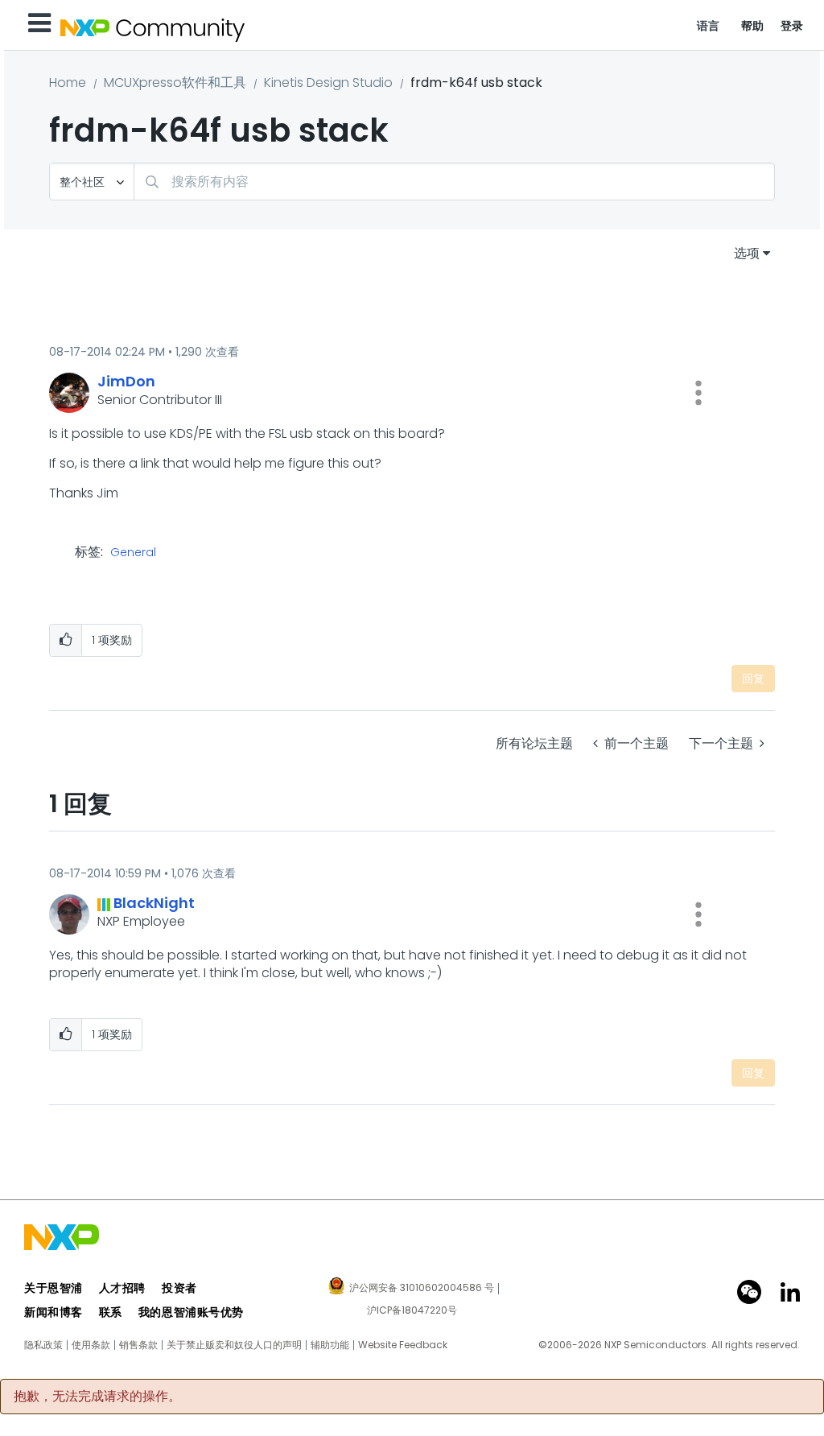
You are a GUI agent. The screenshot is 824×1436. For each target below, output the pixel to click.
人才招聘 (122, 1288)
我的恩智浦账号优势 (191, 1312)
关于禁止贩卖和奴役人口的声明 (234, 1345)
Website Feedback (402, 1345)
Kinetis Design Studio (328, 82)
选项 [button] (747, 253)
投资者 (179, 1288)
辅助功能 (330, 1345)
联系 (110, 1312)
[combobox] (454, 181)
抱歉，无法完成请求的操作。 (97, 1396)
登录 (792, 26)
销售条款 (138, 1345)
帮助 (752, 26)
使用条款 (91, 1345)
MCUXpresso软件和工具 (175, 82)
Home (67, 82)
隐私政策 (43, 1345)
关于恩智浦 (53, 1288)
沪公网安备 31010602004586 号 (421, 1288)
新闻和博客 (53, 1312)
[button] (698, 393)
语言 (708, 26)
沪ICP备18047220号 (412, 1310)
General (133, 553)
